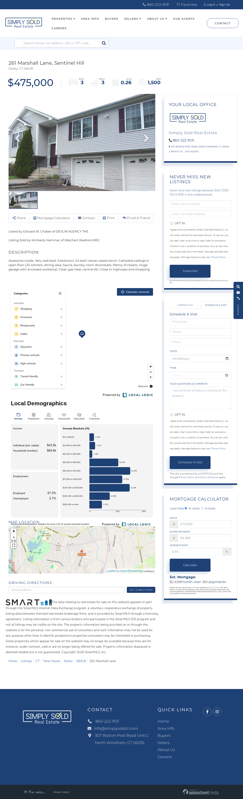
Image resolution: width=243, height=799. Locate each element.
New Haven (51, 661)
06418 (81, 661)
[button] (104, 43)
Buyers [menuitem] (111, 18)
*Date (173, 351)
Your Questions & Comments (189, 383)
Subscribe (190, 271)
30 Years (194, 508)
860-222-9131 (157, 4)
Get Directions (141, 589)
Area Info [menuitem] (90, 18)
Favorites (188, 4)
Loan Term (177, 508)
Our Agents (192, 151)
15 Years (209, 508)
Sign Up (224, 4)
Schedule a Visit (216, 305)
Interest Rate (179, 545)
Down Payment (180, 531)
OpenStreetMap (131, 571)
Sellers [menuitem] (131, 18)
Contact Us (176, 151)
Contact (222, 23)
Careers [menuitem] (59, 28)
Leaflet (111, 571)
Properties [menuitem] (62, 18)
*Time (173, 367)
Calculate (190, 565)
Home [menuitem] (163, 721)
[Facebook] (207, 712)
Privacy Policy (218, 257)
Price (173, 518)
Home (13, 661)
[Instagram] (217, 712)
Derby (68, 661)
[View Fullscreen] (14, 545)
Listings (26, 661)
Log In (211, 4)
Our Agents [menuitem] (184, 18)
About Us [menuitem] (155, 18)
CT (38, 661)
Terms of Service (209, 477)
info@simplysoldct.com (116, 728)
